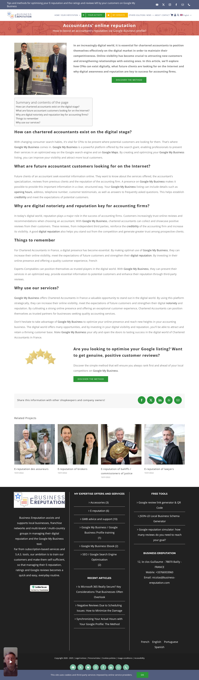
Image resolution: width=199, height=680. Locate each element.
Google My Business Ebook (97, 541)
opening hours (23, 192)
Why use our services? (28, 122)
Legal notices (80, 653)
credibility (20, 197)
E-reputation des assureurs (118, 469)
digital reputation (49, 231)
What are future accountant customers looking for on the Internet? (52, 110)
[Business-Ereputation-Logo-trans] (19, 13)
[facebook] (176, 4)
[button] (178, 15)
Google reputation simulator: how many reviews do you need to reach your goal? (160, 530)
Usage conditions (125, 653)
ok (142, 674)
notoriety (171, 303)
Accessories (97, 498)
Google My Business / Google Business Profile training (99, 525)
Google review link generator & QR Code (160, 500)
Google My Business (26, 147)
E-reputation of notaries (29, 469)
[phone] (189, 4)
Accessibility (139, 653)
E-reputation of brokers (159, 469)
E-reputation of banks (71, 469)
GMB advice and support (97, 514)
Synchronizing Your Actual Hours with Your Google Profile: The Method (99, 617)
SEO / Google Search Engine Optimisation (99, 552)
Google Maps (110, 152)
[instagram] (169, 4)
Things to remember (27, 118)
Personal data (94, 653)
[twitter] (163, 4)
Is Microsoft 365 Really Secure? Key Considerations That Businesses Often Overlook (99, 587)
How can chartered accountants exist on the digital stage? (47, 106)
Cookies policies (109, 653)
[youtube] (157, 4)
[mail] (182, 4)
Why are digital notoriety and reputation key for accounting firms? (52, 114)
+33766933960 (164, 568)
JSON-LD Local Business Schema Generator (159, 514)
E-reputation (56, 3)
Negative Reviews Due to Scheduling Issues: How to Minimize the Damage (99, 603)
